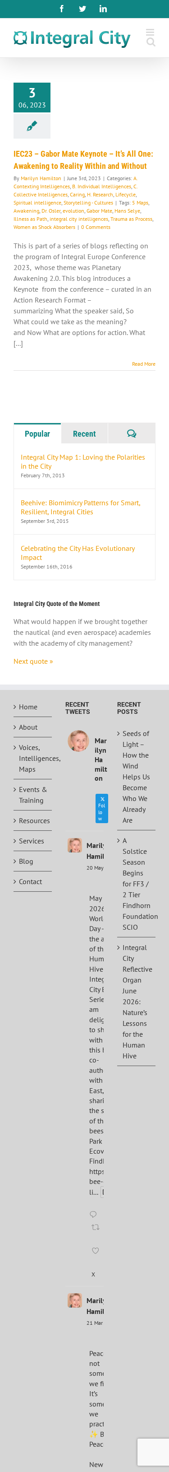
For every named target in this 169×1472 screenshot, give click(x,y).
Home (28, 706)
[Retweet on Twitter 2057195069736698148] (96, 1233)
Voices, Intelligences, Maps (33, 758)
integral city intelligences (79, 218)
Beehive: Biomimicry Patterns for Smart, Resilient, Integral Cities (80, 507)
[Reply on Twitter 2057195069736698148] (95, 1215)
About (28, 726)
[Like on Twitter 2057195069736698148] (96, 1256)
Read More (143, 363)
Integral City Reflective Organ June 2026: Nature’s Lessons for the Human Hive (137, 1001)
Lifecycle (125, 194)
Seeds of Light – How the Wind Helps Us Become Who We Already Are (136, 777)
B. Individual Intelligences (101, 186)
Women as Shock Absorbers (44, 227)
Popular (37, 433)
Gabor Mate (99, 210)
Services (31, 840)
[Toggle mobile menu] (150, 32)
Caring (77, 194)
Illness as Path (30, 218)
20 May (95, 867)
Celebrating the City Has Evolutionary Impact (77, 553)
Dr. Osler (50, 210)
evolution (73, 210)
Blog (26, 861)
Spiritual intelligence (37, 202)
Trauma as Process (131, 218)
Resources (33, 820)
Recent (84, 433)
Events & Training (33, 795)
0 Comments (95, 227)
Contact (30, 881)
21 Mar (95, 1322)
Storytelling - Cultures (88, 202)
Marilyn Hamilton (41, 178)
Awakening (26, 210)
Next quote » (33, 661)
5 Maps (140, 202)
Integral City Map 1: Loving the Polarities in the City (83, 461)
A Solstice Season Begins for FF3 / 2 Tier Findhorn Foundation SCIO (137, 884)
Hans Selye (127, 210)
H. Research (100, 194)
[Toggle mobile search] (150, 42)
